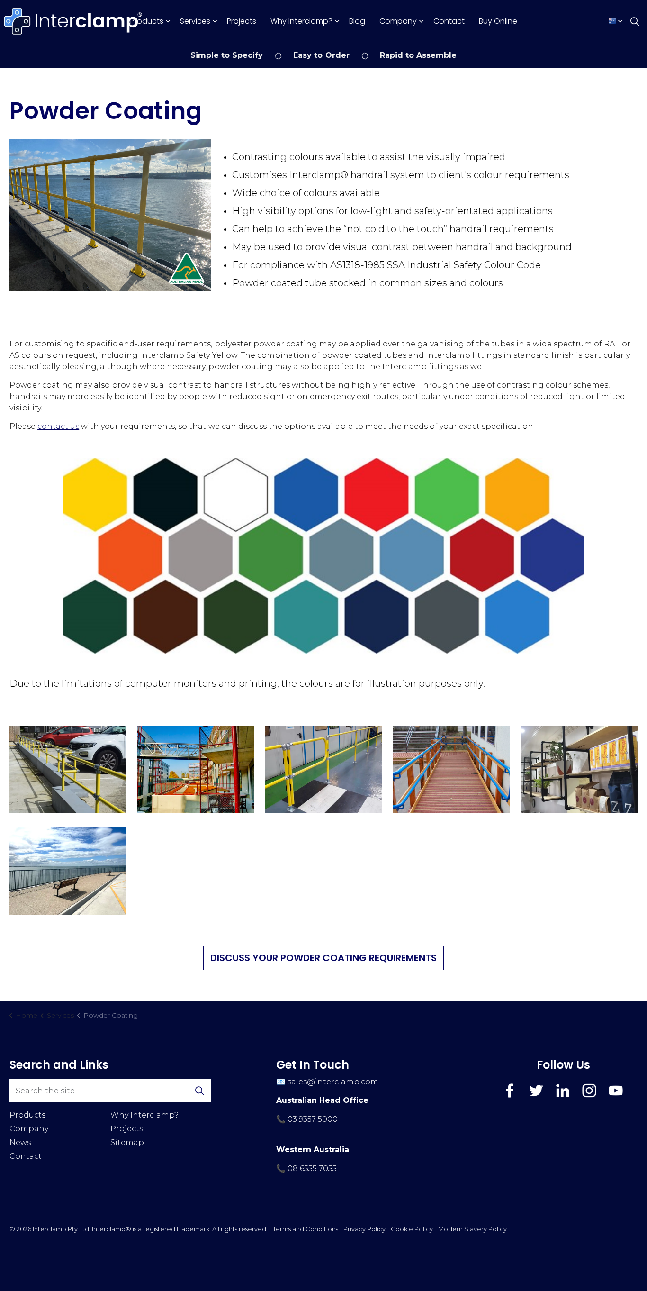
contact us (58, 426)
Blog (357, 21)
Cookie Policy (412, 1229)
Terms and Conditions (305, 1229)
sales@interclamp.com (333, 1081)
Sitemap (127, 1142)
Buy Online (498, 21)
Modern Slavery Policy (472, 1229)
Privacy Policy (364, 1229)
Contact (449, 21)
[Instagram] (589, 1090)
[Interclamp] (73, 21)
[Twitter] (536, 1090)
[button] (110, 215)
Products (146, 21)
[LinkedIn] (563, 1090)
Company (398, 21)
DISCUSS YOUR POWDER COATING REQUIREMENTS (323, 957)
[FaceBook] (509, 1090)
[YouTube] (616, 1090)
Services (195, 21)
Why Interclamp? (301, 21)
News (20, 1142)
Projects (241, 21)
